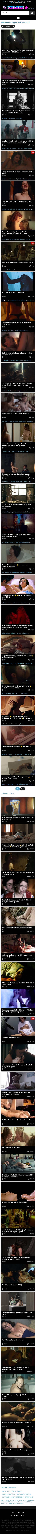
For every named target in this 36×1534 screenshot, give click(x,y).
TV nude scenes (23, 693)
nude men (23, 300)
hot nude (13, 754)
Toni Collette (5, 209)
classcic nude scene (23, 603)
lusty (31, 88)
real (30, 360)
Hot (12, 330)
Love (23, 239)
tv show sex (23, 391)
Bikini (9, 754)
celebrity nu (29, 572)
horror (14, 663)
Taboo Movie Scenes (25, 1)
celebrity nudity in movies (18, 572)
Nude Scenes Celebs (10, 1)
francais (31, 784)
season (28, 239)
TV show (4, 360)
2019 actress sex (6, 693)
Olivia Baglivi (14, 58)
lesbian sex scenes (16, 633)
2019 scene (15, 693)
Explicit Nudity (5, 148)
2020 (29, 754)
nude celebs (11, 542)
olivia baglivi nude (24, 58)
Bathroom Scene (6, 58)
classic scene (24, 451)
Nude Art (8, 784)
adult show (12, 481)
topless (10, 512)
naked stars (5, 481)
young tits (4, 451)
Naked (20, 421)
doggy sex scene (13, 421)
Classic (11, 270)
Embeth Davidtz (6, 724)
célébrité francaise (23, 784)
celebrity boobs (25, 512)
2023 (21, 148)
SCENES (31, 8)
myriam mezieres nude (14, 88)
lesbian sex (13, 148)
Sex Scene (4, 118)
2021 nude (4, 542)
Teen (9, 451)
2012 (19, 179)
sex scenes (19, 118)
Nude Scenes (16, 512)
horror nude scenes (7, 663)
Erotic (25, 754)
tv (24, 360)
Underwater (20, 754)
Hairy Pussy (5, 421)
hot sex (19, 330)
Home (12, 1512)
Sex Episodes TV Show (18, 2)
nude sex (17, 300)
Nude (31, 58)
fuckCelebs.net (14, 1531)
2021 (24, 421)
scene (20, 239)
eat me (28, 724)
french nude (14, 784)
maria (3, 270)
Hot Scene (4, 179)
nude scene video (20, 542)
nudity (30, 148)
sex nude (29, 300)
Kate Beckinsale (15, 724)
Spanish (27, 88)
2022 (3, 572)
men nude (28, 270)
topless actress (15, 451)
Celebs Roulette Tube (18, 1515)
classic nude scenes (19, 270)
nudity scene (21, 209)
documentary (19, 481)
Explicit (26, 148)
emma (25, 481)
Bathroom (24, 179)
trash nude (29, 663)
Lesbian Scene (5, 239)
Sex (32, 724)
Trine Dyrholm (12, 118)
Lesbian (16, 239)
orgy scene (5, 88)
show (26, 360)
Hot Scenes (11, 179)
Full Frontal (5, 512)
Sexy (9, 330)
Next (22, 789)
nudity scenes (13, 209)
